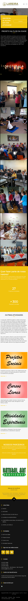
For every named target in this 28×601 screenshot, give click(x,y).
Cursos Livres (6, 540)
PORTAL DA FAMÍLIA (8, 524)
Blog (14, 597)
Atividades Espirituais (7, 543)
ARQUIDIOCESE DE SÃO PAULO (10, 514)
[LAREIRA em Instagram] (7, 552)
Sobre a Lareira (4, 597)
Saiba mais (3, 376)
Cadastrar (20, 21)
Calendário (10, 597)
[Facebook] (3, 552)
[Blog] (12, 552)
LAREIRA (10, 592)
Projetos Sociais (6, 537)
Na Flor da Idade (6, 534)
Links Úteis (18, 597)
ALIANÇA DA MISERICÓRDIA (9, 517)
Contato (12, 598)
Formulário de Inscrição (6, 598)
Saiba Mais (3, 433)
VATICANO (5, 511)
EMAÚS (4, 508)
